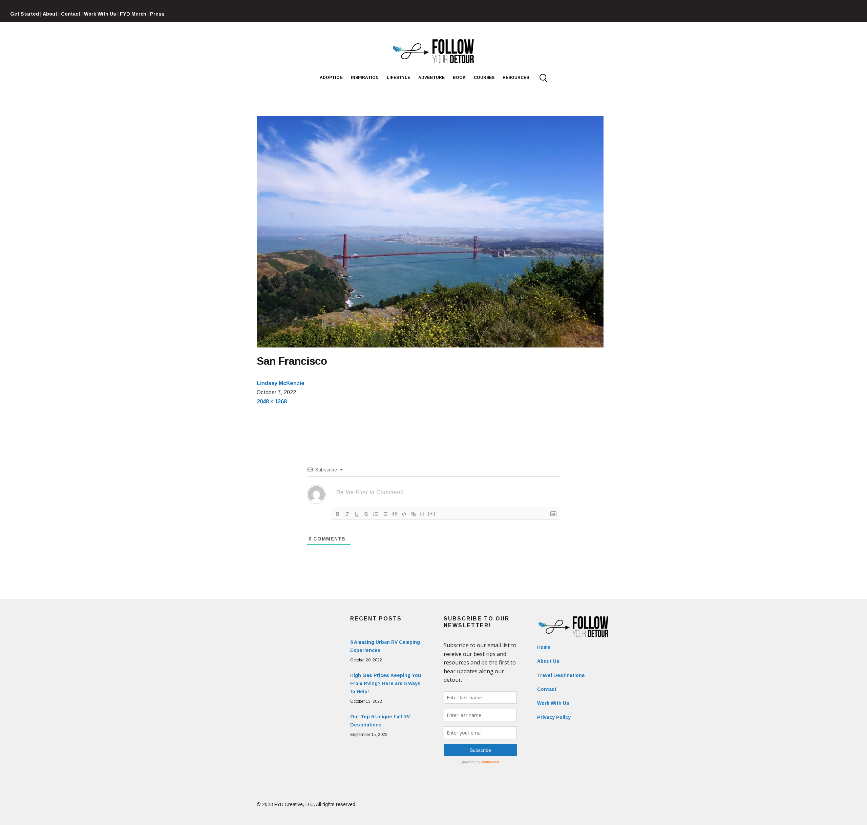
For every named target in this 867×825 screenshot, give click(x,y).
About (50, 14)
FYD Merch (133, 14)
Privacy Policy (554, 717)
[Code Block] (404, 514)
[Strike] (366, 514)
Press (157, 14)
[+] (432, 513)
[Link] (413, 514)
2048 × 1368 (272, 401)
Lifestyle (398, 77)
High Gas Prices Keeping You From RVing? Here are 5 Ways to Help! (385, 683)
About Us (548, 661)
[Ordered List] (375, 514)
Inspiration (365, 77)
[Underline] (356, 514)
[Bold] (337, 514)
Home (544, 647)
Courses (484, 77)
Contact (70, 14)
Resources (516, 77)
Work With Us (100, 14)
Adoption (331, 77)
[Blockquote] (394, 514)
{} (422, 513)
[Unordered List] (385, 514)
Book (459, 77)
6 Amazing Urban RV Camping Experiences (385, 646)
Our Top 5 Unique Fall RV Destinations (380, 720)
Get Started (24, 14)
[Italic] (347, 514)
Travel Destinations (561, 675)
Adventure (431, 77)
